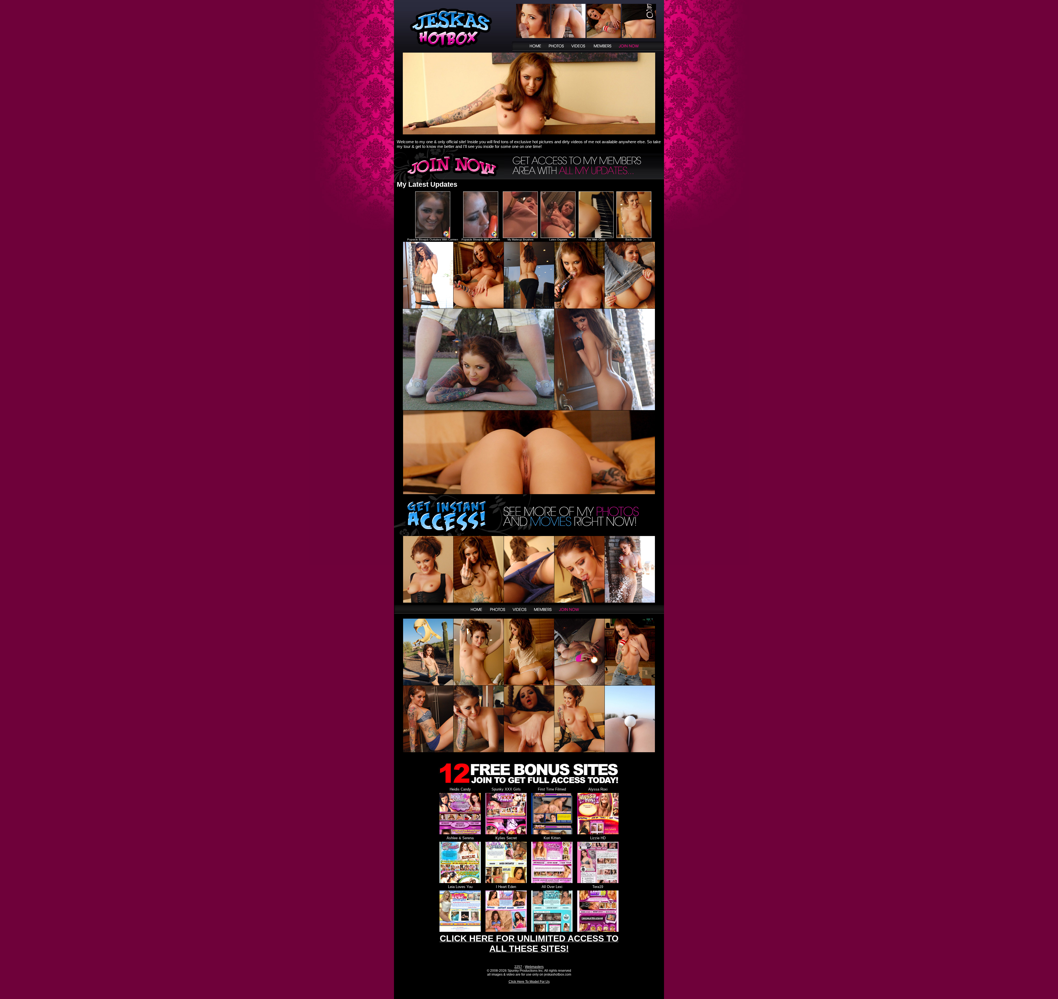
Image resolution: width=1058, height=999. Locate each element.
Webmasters (534, 967)
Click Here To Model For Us (529, 982)
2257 (518, 967)
